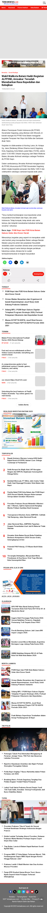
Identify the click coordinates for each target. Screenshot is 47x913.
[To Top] (41, 899)
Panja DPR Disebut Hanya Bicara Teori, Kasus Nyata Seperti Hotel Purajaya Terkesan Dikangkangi (22, 874)
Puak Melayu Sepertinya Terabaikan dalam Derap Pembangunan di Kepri (28, 717)
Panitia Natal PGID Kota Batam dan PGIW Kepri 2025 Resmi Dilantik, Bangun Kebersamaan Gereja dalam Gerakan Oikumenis (25, 494)
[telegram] (23, 891)
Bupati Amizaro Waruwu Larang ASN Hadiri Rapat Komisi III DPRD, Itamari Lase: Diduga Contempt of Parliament (24, 460)
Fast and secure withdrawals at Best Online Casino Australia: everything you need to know (18, 353)
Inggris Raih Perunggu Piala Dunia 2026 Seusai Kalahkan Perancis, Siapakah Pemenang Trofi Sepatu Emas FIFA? (27, 620)
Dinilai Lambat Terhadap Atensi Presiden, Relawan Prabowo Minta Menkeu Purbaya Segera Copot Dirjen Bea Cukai (24, 838)
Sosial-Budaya (13, 72)
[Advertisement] (23, 34)
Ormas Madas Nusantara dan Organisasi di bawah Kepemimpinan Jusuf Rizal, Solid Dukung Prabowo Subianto (23, 302)
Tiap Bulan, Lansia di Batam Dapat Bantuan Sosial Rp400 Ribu (24, 847)
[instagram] (28, 891)
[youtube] (32, 891)
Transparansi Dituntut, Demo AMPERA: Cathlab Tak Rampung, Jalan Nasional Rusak (26, 516)
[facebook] (10, 891)
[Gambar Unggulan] (23, 105)
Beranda (4, 72)
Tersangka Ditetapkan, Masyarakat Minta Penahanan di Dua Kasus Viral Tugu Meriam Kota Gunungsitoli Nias (24, 558)
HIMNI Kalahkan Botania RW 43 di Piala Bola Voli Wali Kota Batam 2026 (26, 654)
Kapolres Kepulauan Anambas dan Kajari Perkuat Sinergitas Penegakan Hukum (23, 765)
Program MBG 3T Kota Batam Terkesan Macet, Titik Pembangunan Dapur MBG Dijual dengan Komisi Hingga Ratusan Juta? (24, 856)
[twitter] (15, 891)
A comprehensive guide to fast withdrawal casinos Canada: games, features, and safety (16, 366)
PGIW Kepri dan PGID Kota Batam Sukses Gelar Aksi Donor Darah (25, 292)
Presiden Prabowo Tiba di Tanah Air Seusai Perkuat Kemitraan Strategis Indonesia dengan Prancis (22, 828)
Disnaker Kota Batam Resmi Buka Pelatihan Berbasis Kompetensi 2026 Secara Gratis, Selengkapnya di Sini (24, 537)
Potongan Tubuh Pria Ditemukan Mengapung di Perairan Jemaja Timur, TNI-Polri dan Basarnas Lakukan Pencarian (23, 756)
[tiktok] (36, 891)
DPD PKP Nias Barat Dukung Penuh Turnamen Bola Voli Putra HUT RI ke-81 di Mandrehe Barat (28, 609)
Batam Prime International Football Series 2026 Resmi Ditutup (16, 339)
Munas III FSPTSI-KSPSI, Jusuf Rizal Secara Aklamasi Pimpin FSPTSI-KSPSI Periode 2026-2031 (24, 323)
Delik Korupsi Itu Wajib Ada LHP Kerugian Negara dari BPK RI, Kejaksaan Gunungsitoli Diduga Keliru (24, 472)
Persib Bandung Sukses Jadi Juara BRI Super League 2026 (27, 632)
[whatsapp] (19, 891)
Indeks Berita (23, 405)
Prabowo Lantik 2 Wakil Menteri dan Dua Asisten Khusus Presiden (23, 865)
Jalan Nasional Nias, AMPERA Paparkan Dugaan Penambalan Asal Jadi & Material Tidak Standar (26, 526)
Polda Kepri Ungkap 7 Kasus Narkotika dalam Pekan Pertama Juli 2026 (24, 773)
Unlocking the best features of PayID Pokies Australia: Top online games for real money (17, 393)
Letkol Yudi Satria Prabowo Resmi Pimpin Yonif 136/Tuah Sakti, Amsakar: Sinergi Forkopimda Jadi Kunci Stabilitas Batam (24, 790)
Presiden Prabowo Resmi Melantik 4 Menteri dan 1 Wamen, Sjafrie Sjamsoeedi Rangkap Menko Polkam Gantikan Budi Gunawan (25, 506)
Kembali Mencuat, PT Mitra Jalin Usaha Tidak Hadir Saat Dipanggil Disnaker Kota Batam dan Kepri (25, 483)
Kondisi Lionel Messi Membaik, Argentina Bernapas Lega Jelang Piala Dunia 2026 (28, 643)
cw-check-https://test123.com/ (14, 380)
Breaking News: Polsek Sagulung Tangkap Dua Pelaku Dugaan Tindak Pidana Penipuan (22, 781)
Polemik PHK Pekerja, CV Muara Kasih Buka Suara (24, 548)
